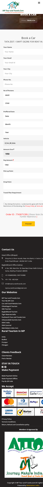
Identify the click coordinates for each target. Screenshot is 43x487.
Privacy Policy (30, 206)
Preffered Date (9, 112)
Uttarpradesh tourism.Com (11, 320)
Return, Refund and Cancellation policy (15, 425)
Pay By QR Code (7, 381)
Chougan (5, 345)
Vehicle (6, 138)
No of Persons (8, 90)
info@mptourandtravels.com (15, 284)
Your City (6, 69)
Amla (4, 337)
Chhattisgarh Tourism (9, 306)
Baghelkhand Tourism (9, 312)
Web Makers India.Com (10, 328)
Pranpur (5, 342)
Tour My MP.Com (8, 301)
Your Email (7, 58)
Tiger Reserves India (9, 314)
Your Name (7, 47)
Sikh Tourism (6, 309)
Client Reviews (7, 356)
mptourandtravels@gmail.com (16, 288)
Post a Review (6, 358)
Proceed (28, 224)
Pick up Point (8, 171)
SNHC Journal (6, 325)
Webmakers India (32, 485)
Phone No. (7, 80)
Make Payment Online (9, 376)
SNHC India (6, 323)
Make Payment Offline (9, 379)
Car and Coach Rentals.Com (11, 303)
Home (23, 20)
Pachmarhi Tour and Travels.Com (13, 317)
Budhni (4, 339)
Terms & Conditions (9, 422)
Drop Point (7, 182)
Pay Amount (8, 160)
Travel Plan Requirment (12, 193)
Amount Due (8, 149)
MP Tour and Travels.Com (11, 298)
